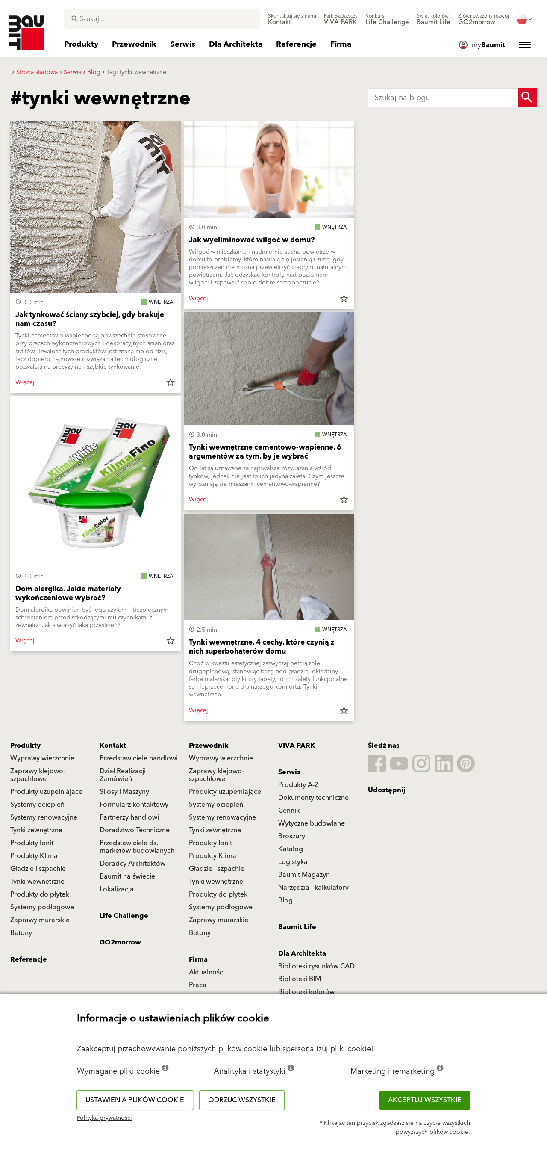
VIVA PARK (296, 746)
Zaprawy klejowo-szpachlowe (37, 775)
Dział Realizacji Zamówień (123, 775)
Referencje (28, 959)
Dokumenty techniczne (313, 798)
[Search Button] (527, 97)
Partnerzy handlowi (129, 817)
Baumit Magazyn (304, 875)
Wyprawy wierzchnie (42, 758)
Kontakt (113, 746)
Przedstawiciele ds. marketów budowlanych (137, 847)
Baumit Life (297, 927)
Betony (21, 933)
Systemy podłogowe (42, 907)
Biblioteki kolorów (306, 992)
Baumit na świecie (127, 876)
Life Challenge (124, 916)
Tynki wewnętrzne (37, 882)
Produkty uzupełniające (46, 792)
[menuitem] (292, 19)
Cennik (289, 811)
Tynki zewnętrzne (36, 830)
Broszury (291, 836)
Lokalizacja (117, 889)
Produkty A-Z (298, 785)
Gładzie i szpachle (38, 869)
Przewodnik (209, 746)
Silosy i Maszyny (124, 792)
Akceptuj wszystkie (425, 1100)
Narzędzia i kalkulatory (313, 888)
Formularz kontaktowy (134, 805)
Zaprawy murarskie (40, 920)
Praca (197, 985)
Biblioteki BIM (299, 979)
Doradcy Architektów (132, 864)
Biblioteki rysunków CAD (316, 966)
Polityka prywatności (104, 1118)
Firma (198, 959)
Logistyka (293, 862)
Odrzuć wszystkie (242, 1100)
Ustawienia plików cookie (134, 1100)
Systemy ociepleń (37, 805)
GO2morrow (120, 942)
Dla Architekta (302, 953)
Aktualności (207, 972)
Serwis (289, 772)
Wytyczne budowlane (311, 823)
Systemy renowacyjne (43, 817)
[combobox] (162, 19)
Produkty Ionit (31, 843)
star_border (170, 382)
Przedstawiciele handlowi (139, 758)
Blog (285, 900)
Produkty (25, 746)
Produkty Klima (34, 856)
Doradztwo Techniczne (135, 830)
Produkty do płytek (39, 894)
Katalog (290, 849)
